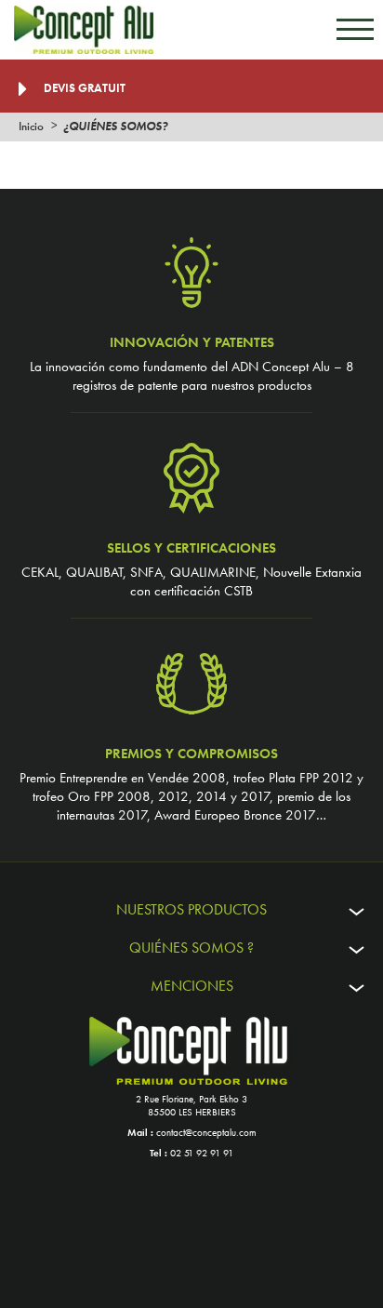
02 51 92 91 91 (201, 1152)
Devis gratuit (83, 88)
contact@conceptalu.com (206, 1132)
